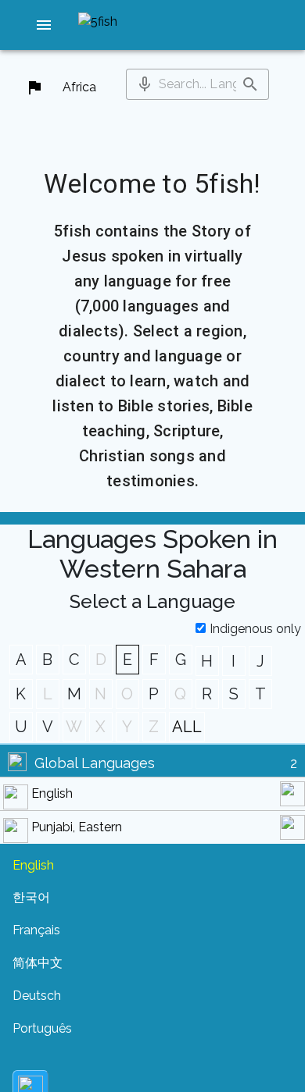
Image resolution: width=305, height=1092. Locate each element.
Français (36, 930)
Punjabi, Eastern (76, 827)
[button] (43, 24)
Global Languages (94, 763)
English (52, 793)
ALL (187, 726)
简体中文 (38, 962)
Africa (79, 87)
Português (42, 1028)
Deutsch (37, 995)
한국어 (31, 897)
